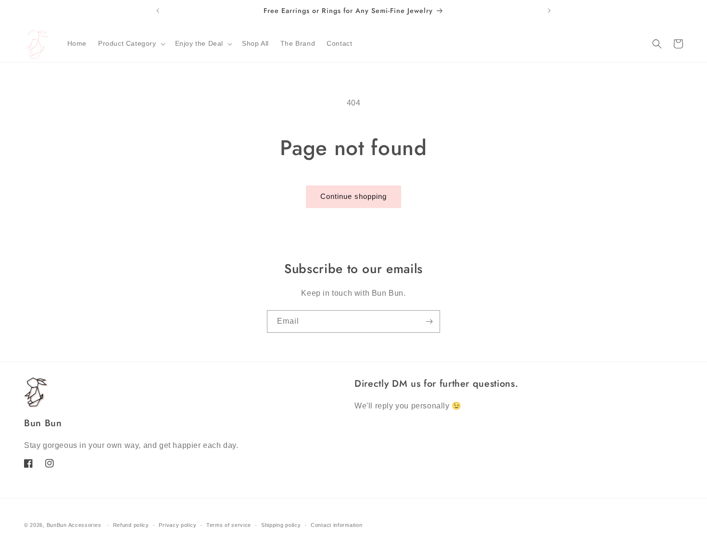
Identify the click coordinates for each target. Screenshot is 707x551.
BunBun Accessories (74, 525)
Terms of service (228, 525)
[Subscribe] (429, 321)
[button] (130, 43)
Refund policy (131, 525)
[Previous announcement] (157, 10)
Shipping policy (281, 525)
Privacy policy (177, 525)
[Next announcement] (549, 10)
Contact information (336, 525)
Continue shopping (353, 196)
